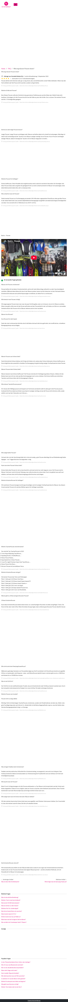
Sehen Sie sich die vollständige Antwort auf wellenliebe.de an (34, 381)
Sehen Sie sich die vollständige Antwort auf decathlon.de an (33, 190)
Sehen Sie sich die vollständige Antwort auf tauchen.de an (33, 311)
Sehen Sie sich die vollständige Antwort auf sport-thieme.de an (34, 102)
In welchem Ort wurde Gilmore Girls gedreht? (13, 978)
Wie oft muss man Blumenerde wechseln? (12, 965)
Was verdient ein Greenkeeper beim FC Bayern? (13, 922)
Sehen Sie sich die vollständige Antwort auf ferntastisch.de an (34, 477)
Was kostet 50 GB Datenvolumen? (10, 903)
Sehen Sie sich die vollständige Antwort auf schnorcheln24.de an (34, 609)
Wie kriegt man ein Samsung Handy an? (56, 881)
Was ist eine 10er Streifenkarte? (10, 881)
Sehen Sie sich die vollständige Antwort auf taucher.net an (33, 396)
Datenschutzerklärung (34, 1000)
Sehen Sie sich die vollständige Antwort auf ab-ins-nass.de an (34, 874)
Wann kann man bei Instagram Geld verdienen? (13, 919)
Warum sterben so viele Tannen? (9, 905)
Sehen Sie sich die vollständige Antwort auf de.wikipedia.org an (34, 205)
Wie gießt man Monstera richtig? (10, 984)
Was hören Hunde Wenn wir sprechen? (11, 911)
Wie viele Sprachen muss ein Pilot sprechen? (13, 976)
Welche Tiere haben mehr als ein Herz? (11, 987)
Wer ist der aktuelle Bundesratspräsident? (12, 967)
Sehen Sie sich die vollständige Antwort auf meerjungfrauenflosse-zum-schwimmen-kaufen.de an (42, 678)
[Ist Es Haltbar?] (6, 4)
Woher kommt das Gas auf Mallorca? (11, 916)
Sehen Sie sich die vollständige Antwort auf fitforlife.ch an (33, 710)
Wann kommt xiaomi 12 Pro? (8, 914)
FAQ (9, 68)
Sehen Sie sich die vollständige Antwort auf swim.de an (32, 328)
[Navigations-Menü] (15, 4)
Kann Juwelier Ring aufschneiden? (10, 973)
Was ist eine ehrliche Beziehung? (9, 897)
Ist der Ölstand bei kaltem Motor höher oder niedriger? (15, 962)
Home (3, 68)
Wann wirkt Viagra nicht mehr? (9, 970)
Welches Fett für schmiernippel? (9, 908)
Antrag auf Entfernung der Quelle (10, 85)
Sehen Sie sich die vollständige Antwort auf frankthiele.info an (34, 85)
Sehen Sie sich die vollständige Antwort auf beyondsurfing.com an (35, 141)
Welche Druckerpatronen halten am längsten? (13, 981)
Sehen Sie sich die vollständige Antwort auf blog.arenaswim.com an (35, 296)
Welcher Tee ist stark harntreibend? (10, 900)
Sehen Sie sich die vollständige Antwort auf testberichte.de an (34, 592)
